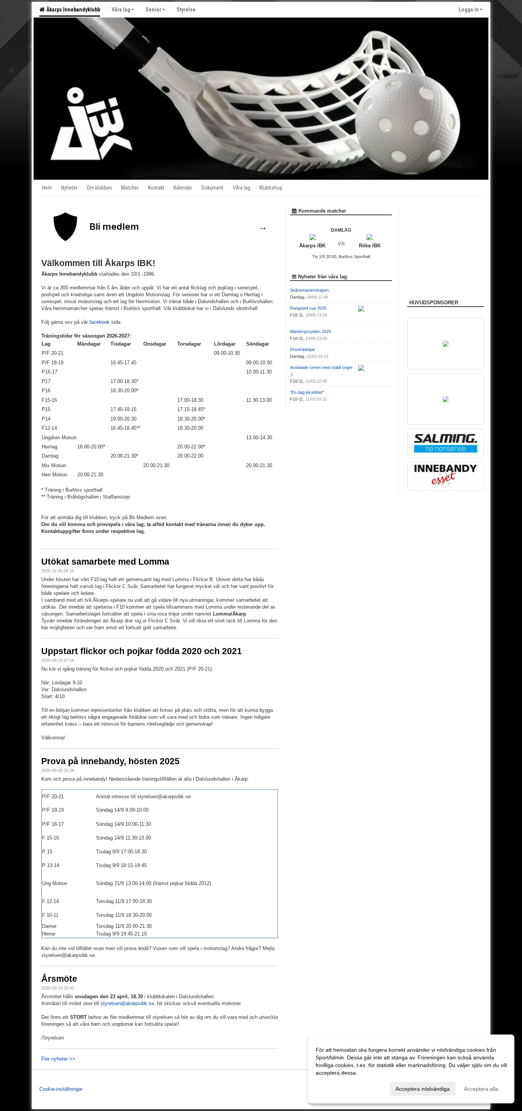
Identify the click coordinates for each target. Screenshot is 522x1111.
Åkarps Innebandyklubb (72, 9)
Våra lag (121, 9)
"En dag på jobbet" (307, 392)
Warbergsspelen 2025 (310, 331)
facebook (100, 322)
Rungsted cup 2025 (308, 308)
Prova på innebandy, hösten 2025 (110, 761)
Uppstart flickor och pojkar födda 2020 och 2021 (141, 651)
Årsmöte (59, 979)
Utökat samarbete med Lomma (105, 562)
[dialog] (411, 1069)
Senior (153, 9)
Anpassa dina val (336, 1088)
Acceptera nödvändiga (423, 1089)
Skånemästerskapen (309, 290)
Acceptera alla (481, 1089)
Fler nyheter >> (58, 1059)
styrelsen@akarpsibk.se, (128, 1003)
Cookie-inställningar (61, 1089)
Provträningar (302, 349)
